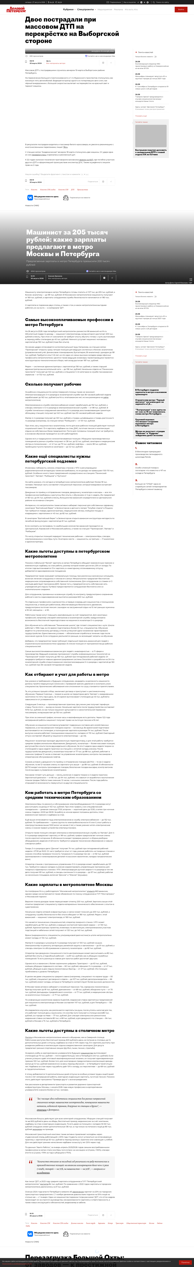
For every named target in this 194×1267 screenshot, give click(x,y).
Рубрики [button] (68, 9)
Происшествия (82, 189)
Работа (159, 1223)
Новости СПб (63, 189)
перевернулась (39, 155)
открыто (91, 891)
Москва (151, 1223)
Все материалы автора (55, 63)
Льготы (28, 1037)
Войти (181, 9)
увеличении (78, 1192)
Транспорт (119, 1223)
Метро (110, 1223)
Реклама (118, 9)
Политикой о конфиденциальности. (17, 1264)
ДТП (72, 189)
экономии (37, 1129)
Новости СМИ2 (32, 205)
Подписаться (115, 2)
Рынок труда (90, 1223)
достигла (44, 1184)
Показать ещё (141, 116)
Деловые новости (77, 1223)
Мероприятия (105, 9)
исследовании (43, 1172)
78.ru (65, 147)
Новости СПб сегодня (47, 189)
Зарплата (101, 1223)
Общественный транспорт (136, 1223)
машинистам (87, 1053)
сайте (105, 397)
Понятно (185, 1262)
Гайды (28, 1226)
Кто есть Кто (131, 9)
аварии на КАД (86, 160)
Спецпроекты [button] (86, 9)
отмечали (41, 1109)
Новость (34, 189)
